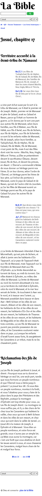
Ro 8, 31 (19, 205)
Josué (3, 28)
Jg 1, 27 (19, 217)
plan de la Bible (26, 490)
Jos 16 (16, 457)
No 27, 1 (19, 71)
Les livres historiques (31, 25)
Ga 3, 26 (19, 91)
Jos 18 (25, 457)
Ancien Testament (14, 25)
